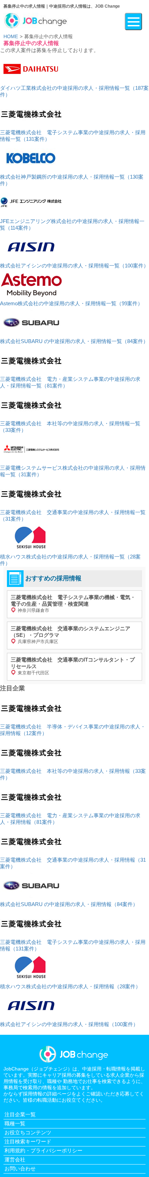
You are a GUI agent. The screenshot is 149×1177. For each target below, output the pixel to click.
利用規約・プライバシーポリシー (43, 1150)
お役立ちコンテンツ (28, 1132)
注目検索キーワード (28, 1141)
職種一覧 (15, 1123)
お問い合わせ (20, 1168)
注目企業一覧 (20, 1114)
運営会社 (15, 1159)
